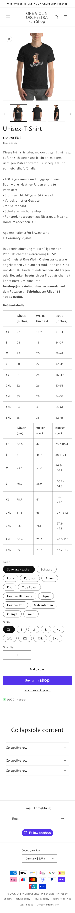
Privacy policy (41, 898)
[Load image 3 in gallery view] (56, 113)
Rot (9, 587)
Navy (10, 578)
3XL (25, 638)
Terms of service (62, 898)
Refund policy (23, 898)
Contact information (48, 904)
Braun (50, 578)
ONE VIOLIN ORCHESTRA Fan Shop (35, 893)
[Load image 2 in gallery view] (37, 113)
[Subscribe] (62, 818)
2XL (9, 638)
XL (58, 629)
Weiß (31, 614)
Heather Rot (15, 605)
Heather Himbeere (19, 596)
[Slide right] (70, 114)
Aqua (46, 596)
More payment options (38, 690)
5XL (55, 638)
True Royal (29, 587)
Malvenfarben (43, 605)
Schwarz (46, 569)
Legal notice (26, 904)
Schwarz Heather (19, 569)
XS (9, 629)
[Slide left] (4, 114)
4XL (40, 638)
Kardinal (30, 578)
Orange (12, 614)
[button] (8, 17)
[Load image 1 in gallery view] (18, 113)
